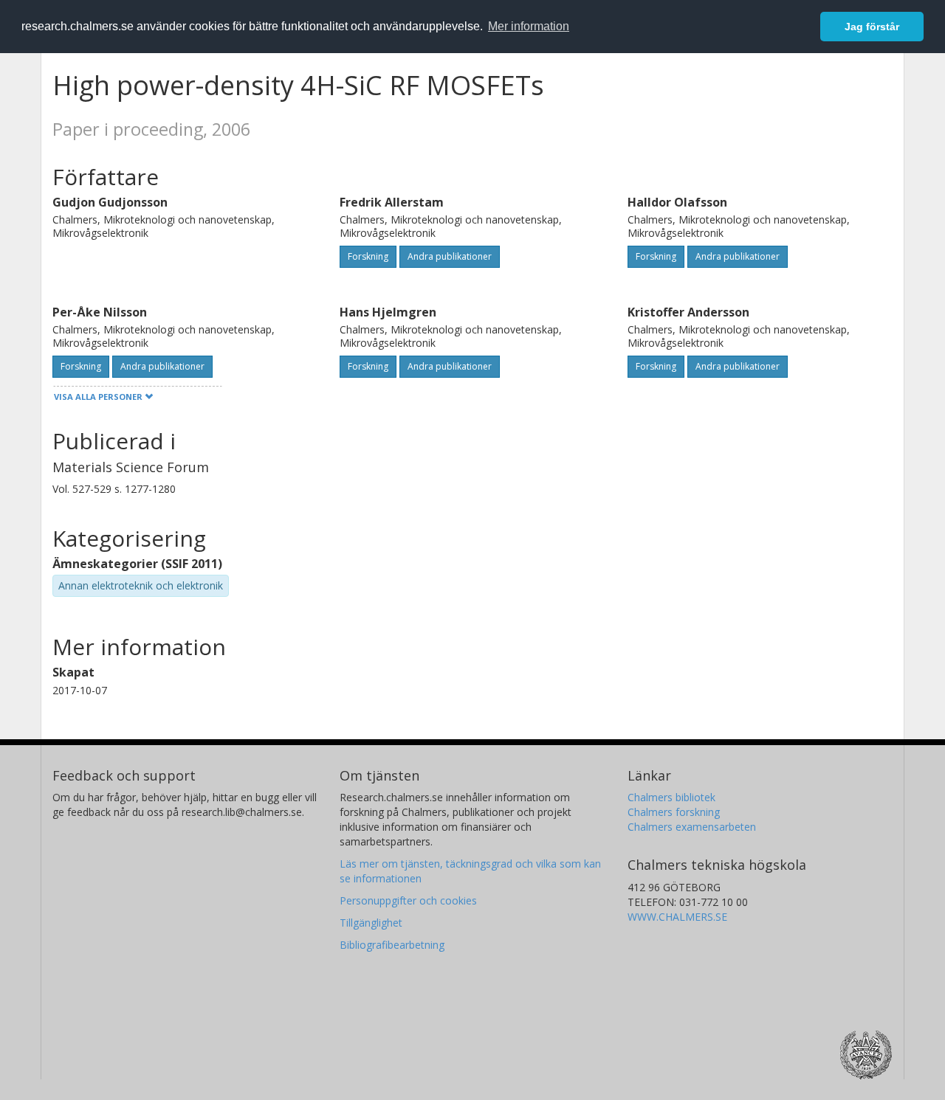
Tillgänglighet (371, 923)
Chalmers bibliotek (671, 797)
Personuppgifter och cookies (408, 900)
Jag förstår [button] (872, 26)
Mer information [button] (528, 26)
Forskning (368, 256)
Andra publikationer (450, 256)
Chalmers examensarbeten (692, 827)
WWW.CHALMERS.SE (677, 917)
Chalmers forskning (674, 812)
